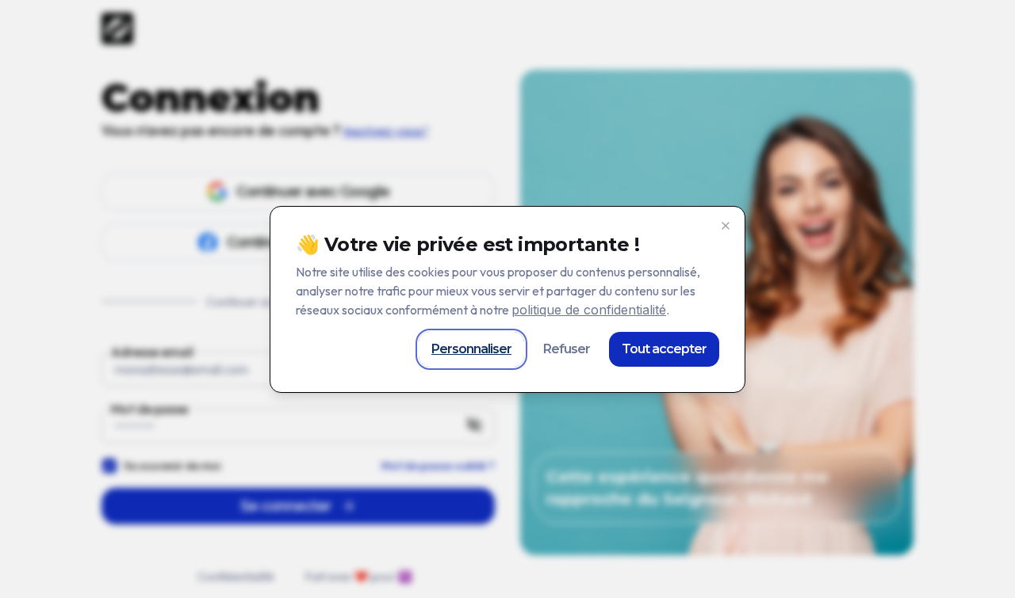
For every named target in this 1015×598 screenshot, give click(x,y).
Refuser (566, 348)
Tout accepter (664, 348)
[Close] (725, 225)
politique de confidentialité (588, 310)
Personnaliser (471, 348)
